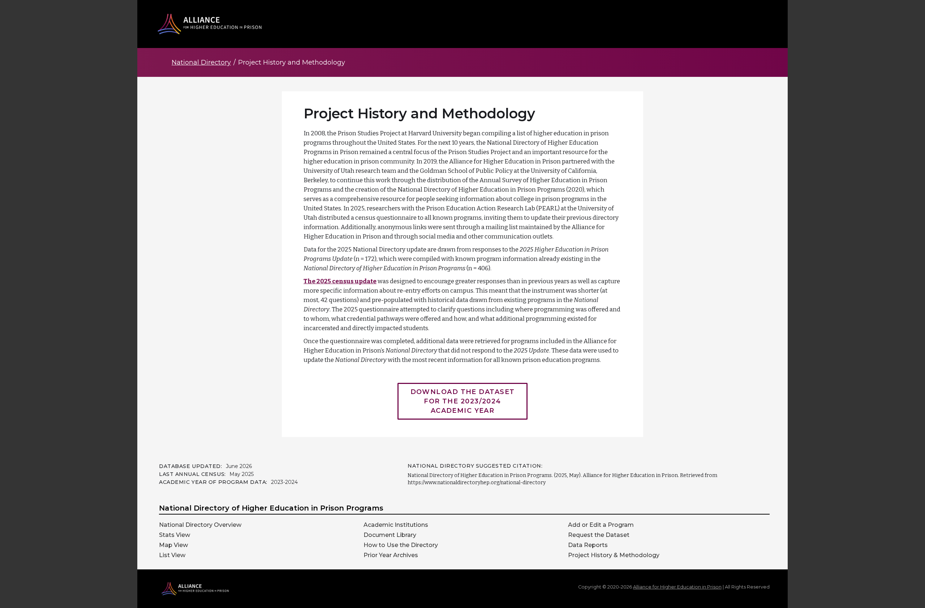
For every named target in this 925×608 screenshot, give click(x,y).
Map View (173, 545)
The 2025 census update (340, 281)
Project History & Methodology (613, 555)
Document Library (389, 535)
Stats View (174, 535)
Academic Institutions (395, 525)
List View (172, 555)
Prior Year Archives (390, 555)
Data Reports (588, 545)
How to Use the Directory (400, 545)
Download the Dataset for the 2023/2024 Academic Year (462, 401)
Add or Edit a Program (601, 525)
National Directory (201, 62)
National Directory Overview (200, 525)
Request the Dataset (598, 535)
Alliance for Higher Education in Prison (677, 587)
